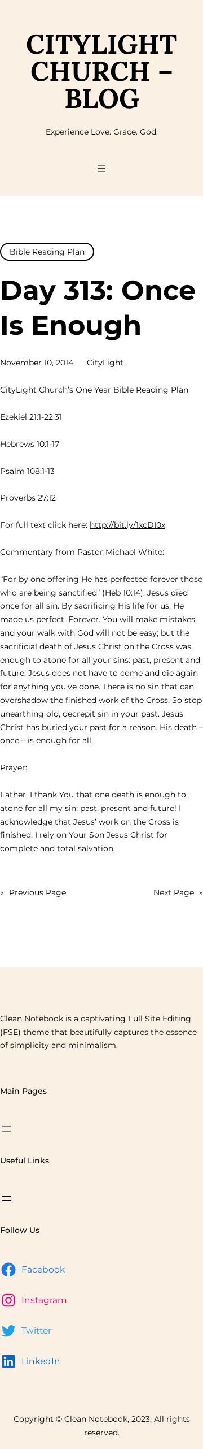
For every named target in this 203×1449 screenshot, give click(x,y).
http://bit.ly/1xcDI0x (127, 525)
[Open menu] (101, 168)
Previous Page (33, 892)
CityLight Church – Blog (101, 71)
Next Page (178, 892)
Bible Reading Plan (47, 252)
